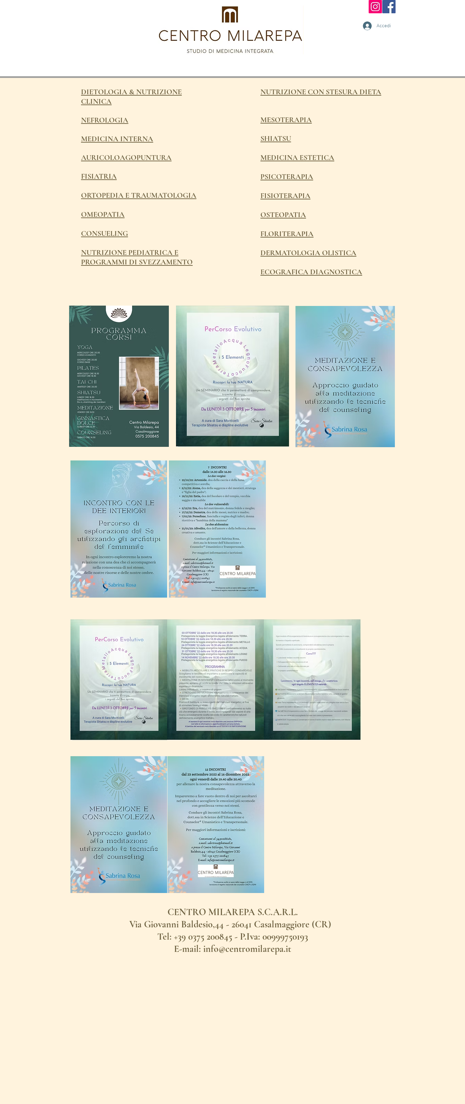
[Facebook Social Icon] (389, 6)
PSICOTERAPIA (286, 176)
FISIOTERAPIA (285, 195)
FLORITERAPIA (287, 233)
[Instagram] (375, 6)
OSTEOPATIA (283, 214)
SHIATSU (275, 138)
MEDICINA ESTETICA (297, 157)
